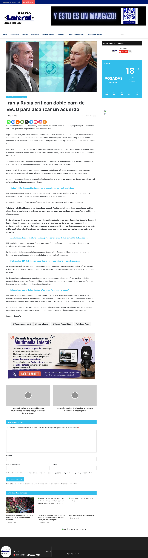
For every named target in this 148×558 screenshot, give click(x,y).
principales (22, 97)
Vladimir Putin (83, 324)
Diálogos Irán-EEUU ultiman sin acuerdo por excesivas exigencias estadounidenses (45, 261)
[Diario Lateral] (19, 17)
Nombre (9, 455)
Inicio (5, 34)
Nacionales (35, 34)
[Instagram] (40, 122)
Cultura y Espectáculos (75, 34)
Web (55, 464)
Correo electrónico (14, 464)
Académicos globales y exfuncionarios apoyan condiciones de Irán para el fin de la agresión (49, 238)
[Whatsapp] (9, 122)
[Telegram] (31, 122)
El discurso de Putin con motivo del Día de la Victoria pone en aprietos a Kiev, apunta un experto (51, 517)
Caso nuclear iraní (22, 324)
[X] (27, 122)
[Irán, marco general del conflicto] (83, 505)
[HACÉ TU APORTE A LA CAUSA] (74, 529)
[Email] (22, 122)
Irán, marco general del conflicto (81, 515)
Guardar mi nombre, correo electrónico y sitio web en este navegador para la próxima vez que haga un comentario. (50, 473)
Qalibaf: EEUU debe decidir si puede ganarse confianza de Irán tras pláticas (42, 188)
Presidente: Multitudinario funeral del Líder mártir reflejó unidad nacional (19, 517)
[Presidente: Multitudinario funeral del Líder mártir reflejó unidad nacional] (20, 505)
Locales (25, 34)
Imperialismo (42, 324)
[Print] (18, 122)
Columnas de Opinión (94, 34)
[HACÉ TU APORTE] (51, 356)
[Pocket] (36, 122)
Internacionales (48, 34)
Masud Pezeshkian (62, 324)
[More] (45, 122)
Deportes (60, 34)
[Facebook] (13, 122)
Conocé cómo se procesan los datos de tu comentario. (58, 484)
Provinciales (15, 34)
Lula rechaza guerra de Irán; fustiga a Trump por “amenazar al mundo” (39, 290)
